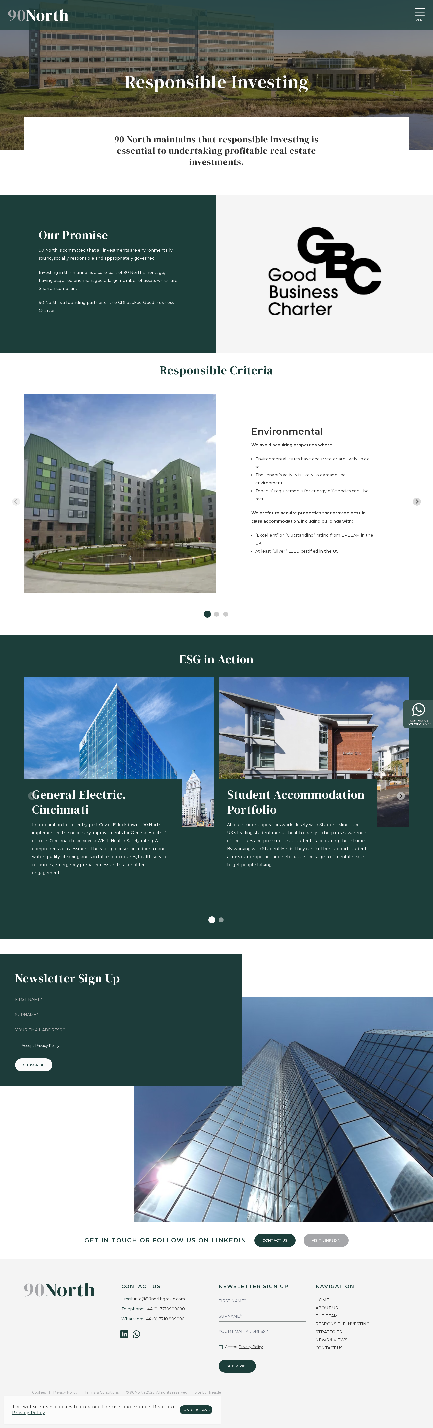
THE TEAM (327, 1316)
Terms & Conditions (102, 1392)
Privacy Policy (47, 1045)
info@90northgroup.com (159, 1298)
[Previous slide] (16, 502)
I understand (196, 1410)
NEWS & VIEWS (331, 1340)
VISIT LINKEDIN (326, 1240)
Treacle (214, 1392)
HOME (322, 1299)
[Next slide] (417, 502)
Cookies (39, 1392)
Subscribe (33, 1065)
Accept (40, 1045)
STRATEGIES (329, 1332)
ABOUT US (327, 1308)
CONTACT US (275, 1240)
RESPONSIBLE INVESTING (343, 1324)
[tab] (207, 614)
